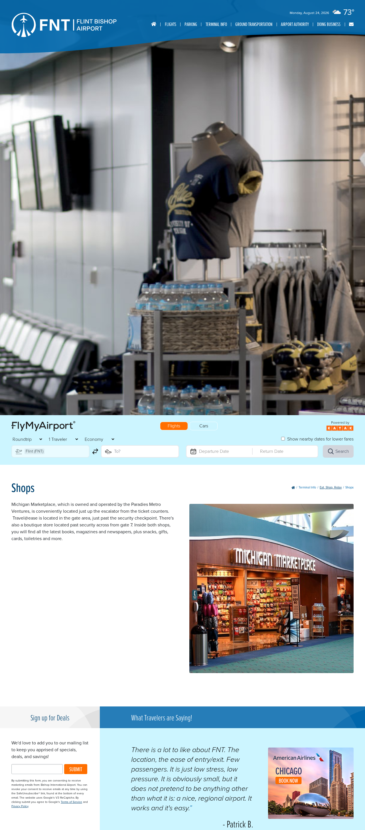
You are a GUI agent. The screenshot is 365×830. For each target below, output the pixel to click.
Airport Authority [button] (295, 24)
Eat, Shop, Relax (331, 487)
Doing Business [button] (328, 24)
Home (154, 24)
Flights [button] (170, 24)
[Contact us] (351, 24)
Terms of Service (71, 802)
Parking (190, 24)
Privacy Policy (19, 806)
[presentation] (311, 817)
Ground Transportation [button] (253, 24)
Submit (75, 769)
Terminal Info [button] (216, 24)
